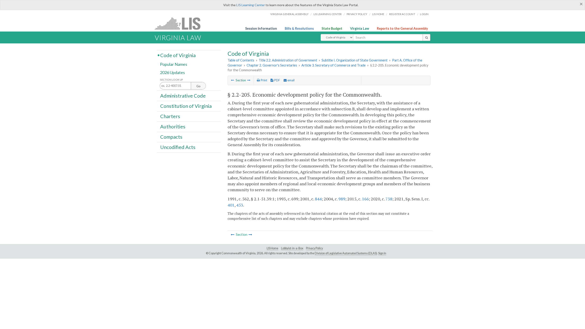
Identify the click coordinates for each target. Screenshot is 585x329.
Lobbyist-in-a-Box (292, 248)
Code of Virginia (178, 55)
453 (239, 205)
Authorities (172, 127)
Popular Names (173, 64)
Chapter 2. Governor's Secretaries (272, 65)
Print (263, 80)
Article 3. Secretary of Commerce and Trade (333, 65)
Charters (170, 116)
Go (198, 86)
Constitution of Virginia (186, 106)
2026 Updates (172, 72)
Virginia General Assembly (289, 14)
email (291, 80)
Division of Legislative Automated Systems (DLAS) (346, 253)
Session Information (261, 28)
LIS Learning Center (250, 5)
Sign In (382, 253)
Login (424, 14)
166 (365, 199)
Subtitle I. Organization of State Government (355, 60)
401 (231, 205)
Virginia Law (359, 28)
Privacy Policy (357, 14)
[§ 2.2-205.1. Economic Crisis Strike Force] (248, 80)
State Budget (332, 28)
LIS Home (272, 248)
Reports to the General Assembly (402, 28)
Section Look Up (171, 79)
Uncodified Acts (177, 147)
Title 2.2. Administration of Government (288, 60)
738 (389, 199)
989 (341, 199)
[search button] (426, 37)
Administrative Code (183, 95)
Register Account (402, 14)
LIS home (378, 14)
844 (318, 199)
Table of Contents (241, 60)
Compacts (171, 137)
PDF (276, 80)
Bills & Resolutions (299, 28)
